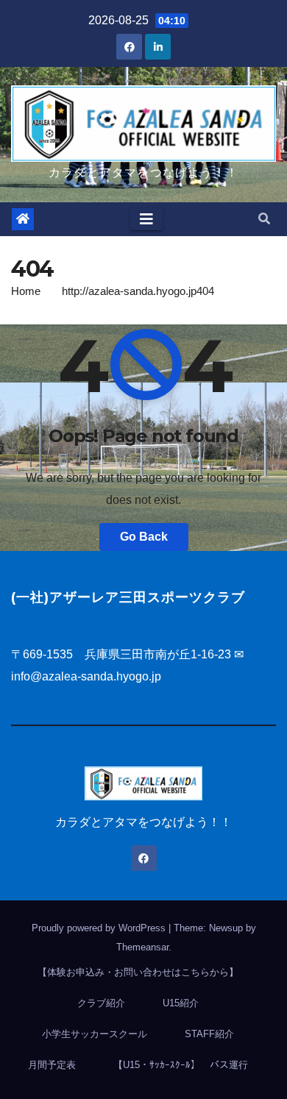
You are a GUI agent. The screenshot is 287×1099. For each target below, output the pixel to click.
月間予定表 (52, 1064)
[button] (264, 219)
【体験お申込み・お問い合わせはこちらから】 (138, 972)
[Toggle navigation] (146, 219)
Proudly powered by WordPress (100, 927)
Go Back (144, 536)
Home (25, 291)
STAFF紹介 (209, 1033)
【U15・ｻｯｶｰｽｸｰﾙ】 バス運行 (180, 1064)
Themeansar (142, 947)
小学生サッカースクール (94, 1033)
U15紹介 (181, 1003)
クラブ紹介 (101, 1003)
